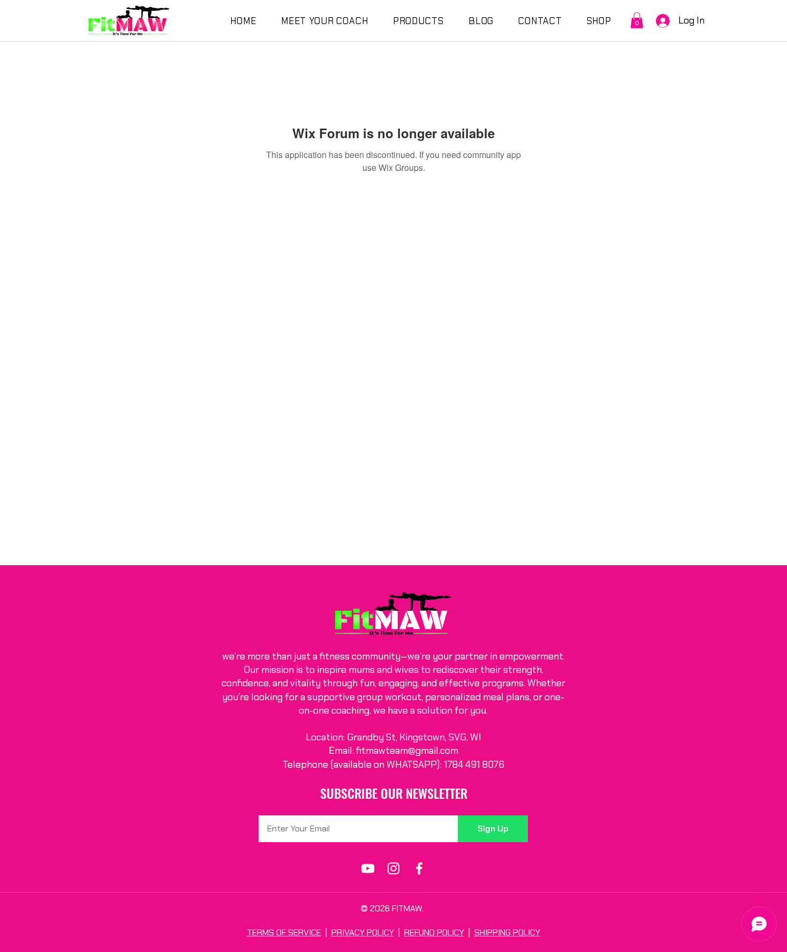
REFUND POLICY (434, 932)
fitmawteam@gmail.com (407, 750)
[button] (637, 20)
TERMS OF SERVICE (284, 932)
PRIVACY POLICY (362, 932)
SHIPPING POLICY (507, 932)
